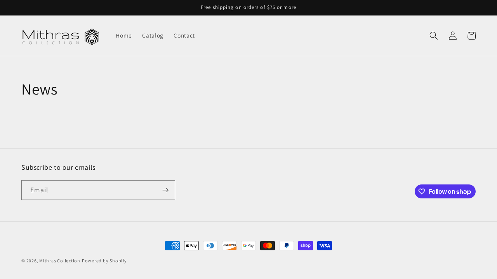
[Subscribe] (165, 190)
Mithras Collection (59, 261)
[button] (433, 35)
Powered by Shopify (104, 261)
